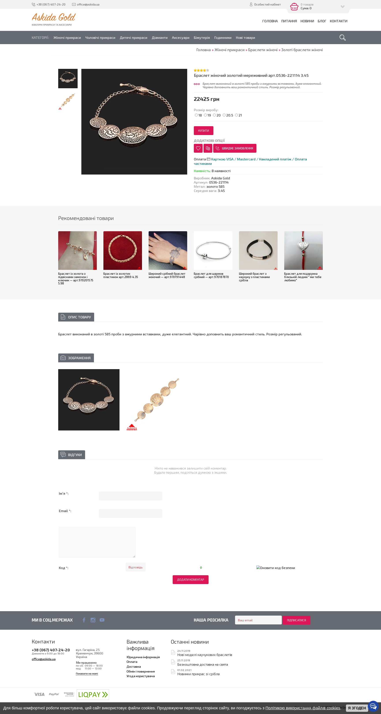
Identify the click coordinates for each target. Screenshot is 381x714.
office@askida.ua (44, 659)
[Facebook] (83, 620)
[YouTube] (101, 620)
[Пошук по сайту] (342, 37)
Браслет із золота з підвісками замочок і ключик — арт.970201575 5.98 (75, 278)
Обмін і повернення (141, 671)
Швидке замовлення (237, 148)
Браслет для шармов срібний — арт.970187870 (211, 275)
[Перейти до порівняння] (208, 148)
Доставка (134, 666)
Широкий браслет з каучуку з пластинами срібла (254, 277)
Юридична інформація (143, 657)
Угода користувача (141, 676)
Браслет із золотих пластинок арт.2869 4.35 (120, 275)
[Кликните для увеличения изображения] (89, 399)
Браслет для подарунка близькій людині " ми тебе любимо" (302, 277)
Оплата (132, 661)
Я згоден (357, 708)
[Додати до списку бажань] (198, 148)
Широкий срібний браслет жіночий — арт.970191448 (167, 275)
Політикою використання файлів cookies (302, 708)
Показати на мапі (87, 673)
